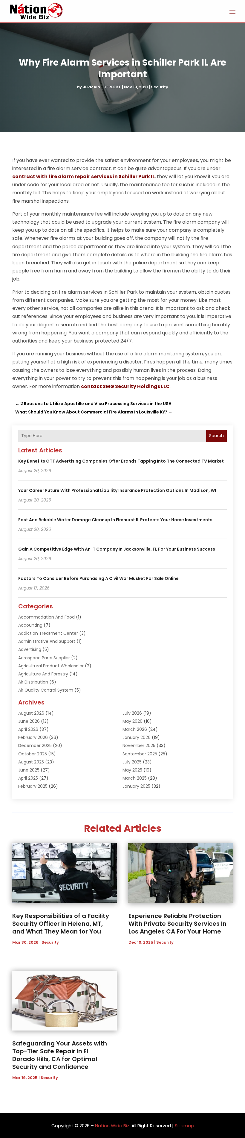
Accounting (30, 625)
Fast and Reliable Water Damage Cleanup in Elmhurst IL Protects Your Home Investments (115, 520)
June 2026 (29, 721)
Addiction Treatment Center (48, 633)
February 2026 (33, 737)
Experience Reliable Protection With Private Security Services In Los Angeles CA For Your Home (177, 924)
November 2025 (138, 745)
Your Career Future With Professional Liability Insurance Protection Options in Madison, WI (117, 490)
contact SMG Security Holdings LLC (125, 386)
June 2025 (28, 770)
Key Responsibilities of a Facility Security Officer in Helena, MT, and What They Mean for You (60, 924)
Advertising (29, 649)
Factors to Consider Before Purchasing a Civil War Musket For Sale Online (98, 578)
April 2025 (28, 778)
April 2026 (28, 729)
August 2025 (31, 762)
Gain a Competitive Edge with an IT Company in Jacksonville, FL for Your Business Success (116, 549)
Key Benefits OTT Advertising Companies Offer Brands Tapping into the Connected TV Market (121, 461)
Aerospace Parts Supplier (44, 658)
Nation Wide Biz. (112, 1125)
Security (159, 87)
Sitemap (184, 1125)
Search (216, 436)
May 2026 (132, 721)
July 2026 (132, 713)
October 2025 (32, 754)
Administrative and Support (46, 641)
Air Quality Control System (45, 690)
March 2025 (134, 778)
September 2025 (139, 754)
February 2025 (33, 786)
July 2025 (132, 762)
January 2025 (136, 786)
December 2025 (35, 745)
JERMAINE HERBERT (102, 87)
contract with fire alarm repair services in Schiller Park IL (83, 176)
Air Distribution (33, 682)
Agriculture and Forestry (43, 674)
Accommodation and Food (46, 617)
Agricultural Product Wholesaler (51, 666)
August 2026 (31, 713)
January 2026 (136, 737)
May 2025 (132, 770)
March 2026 (134, 729)
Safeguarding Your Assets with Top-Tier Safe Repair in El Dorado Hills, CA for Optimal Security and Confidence (59, 1055)
